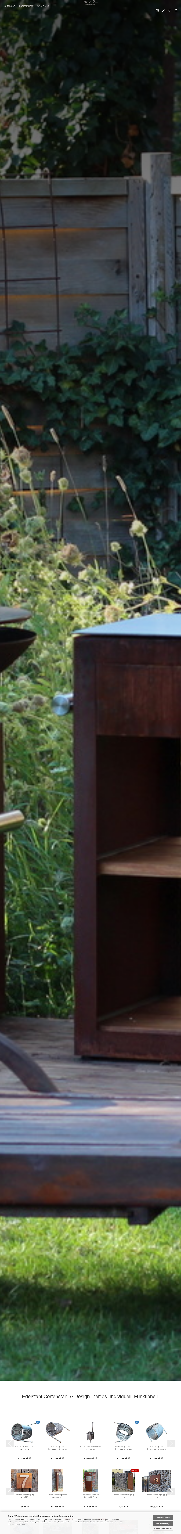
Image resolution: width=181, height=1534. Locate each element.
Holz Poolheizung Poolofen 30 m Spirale (90, 1448)
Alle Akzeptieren (163, 1517)
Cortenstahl (10, 6)
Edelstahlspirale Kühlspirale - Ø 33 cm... (57, 1448)
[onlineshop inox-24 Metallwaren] (90, 3)
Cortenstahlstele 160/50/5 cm (123, 1496)
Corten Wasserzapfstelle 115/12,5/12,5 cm (57, 1496)
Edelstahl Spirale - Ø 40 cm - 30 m (24, 1448)
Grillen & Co (43, 6)
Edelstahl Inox (26, 6)
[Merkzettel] (170, 12)
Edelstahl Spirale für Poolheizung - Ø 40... (123, 1448)
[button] (158, 12)
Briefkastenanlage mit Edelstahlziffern (90, 1496)
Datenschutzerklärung (16, 1524)
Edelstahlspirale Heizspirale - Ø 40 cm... (156, 1448)
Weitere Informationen (163, 1529)
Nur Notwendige (163, 1523)
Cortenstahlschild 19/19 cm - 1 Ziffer (24, 1496)
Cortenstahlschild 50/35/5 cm (156, 1496)
